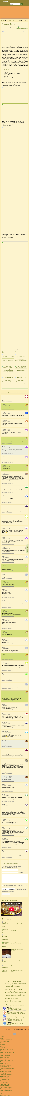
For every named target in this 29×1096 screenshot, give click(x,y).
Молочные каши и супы (6, 1074)
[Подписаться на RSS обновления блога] (24, 15)
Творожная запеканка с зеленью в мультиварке (8, 359)
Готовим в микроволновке (7, 1068)
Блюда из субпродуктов (6, 1060)
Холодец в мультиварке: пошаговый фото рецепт (17, 922)
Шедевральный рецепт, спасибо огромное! (15, 1024)
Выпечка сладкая (4, 1066)
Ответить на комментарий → (8, 401)
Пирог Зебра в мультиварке (11, 998)
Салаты (2, 1092)
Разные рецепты (4, 1084)
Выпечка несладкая (5, 1065)
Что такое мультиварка (6, 1040)
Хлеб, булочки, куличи (6, 1095)
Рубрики (2, 1044)
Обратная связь (4, 1043)
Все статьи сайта (4, 1041)
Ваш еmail (21, 872)
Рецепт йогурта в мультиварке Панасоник (15, 991)
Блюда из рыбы (4, 1059)
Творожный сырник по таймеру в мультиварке (21, 382)
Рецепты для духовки (6, 1087)
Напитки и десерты (5, 1079)
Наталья (26, 349)
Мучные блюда (4, 1078)
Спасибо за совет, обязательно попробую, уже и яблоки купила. (15, 1020)
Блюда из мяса (4, 1054)
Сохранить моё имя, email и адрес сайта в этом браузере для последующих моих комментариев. (14, 886)
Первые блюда (4, 1081)
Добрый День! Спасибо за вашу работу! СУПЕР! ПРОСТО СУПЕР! (14, 1009)
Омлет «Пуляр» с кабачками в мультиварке (8, 382)
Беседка (2, 1046)
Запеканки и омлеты (9, 388)
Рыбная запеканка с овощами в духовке (21, 369)
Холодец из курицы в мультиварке (16, 929)
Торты (1, 1093)
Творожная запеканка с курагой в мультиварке (8, 371)
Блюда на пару (4, 1063)
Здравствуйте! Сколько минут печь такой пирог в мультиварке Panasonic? (16, 1013)
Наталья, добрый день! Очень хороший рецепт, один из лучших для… (16, 1016)
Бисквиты (2, 1047)
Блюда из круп (4, 1051)
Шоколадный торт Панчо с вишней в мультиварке (17, 942)
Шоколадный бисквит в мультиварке (17, 950)
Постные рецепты (5, 1082)
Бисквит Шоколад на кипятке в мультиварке (18, 935)
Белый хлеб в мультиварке (11, 985)
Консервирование (5, 1073)
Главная (2, 1036)
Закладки (27, 549)
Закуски (2, 1070)
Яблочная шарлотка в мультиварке (13, 989)
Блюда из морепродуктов (7, 1052)
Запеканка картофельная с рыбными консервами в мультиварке (21, 361)
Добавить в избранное (22, 28)
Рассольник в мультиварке (17, 965)
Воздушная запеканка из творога (17, 970)
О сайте (2, 1038)
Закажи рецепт (8, 1000)
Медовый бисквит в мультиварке (13, 1001)
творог (18, 388)
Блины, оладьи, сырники (6, 1049)
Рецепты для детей (5, 1085)
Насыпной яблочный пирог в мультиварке (15, 992)
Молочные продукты (5, 1076)
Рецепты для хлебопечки (7, 1089)
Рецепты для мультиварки (7, 1090)
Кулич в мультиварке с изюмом (12, 986)
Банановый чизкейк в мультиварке (13, 994)
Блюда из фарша (4, 1062)
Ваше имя (21, 870)
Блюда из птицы (4, 1057)
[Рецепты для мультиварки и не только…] (14, 13)
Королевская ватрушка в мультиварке (17, 960)
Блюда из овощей (5, 1055)
